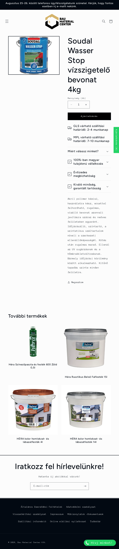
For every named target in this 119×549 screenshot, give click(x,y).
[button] (6, 21)
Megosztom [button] (77, 282)
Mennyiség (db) (77, 98)
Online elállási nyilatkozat (68, 521)
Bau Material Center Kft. (32, 542)
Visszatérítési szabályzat (29, 514)
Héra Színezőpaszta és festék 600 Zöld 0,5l (33, 366)
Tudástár (95, 521)
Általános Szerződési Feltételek (41, 507)
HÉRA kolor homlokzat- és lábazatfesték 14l (86, 440)
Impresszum (57, 514)
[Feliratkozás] (85, 486)
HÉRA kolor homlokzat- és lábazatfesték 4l (33, 440)
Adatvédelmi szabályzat (81, 507)
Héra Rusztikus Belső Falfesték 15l (86, 376)
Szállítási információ (32, 521)
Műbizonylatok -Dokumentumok (86, 514)
